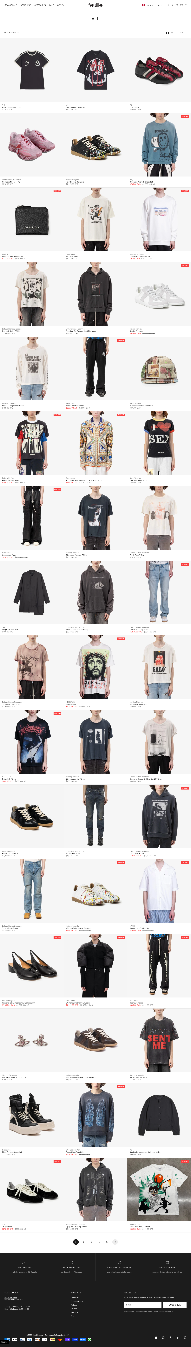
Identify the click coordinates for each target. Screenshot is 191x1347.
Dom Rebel (70, 254)
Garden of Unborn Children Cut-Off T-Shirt (145, 779)
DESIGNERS (26, 5)
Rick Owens (6, 553)
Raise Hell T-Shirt (9, 779)
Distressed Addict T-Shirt (75, 779)
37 (107, 1242)
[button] (4, 1342)
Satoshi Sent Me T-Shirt (138, 1077)
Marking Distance (9, 403)
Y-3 (3, 105)
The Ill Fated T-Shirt (137, 555)
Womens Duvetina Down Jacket (78, 1003)
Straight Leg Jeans (73, 854)
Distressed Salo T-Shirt (138, 704)
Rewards (74, 1312)
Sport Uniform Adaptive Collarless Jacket (145, 1152)
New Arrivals (10, 5)
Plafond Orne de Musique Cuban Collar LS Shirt (84, 480)
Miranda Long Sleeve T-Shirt (13, 406)
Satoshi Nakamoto (137, 1075)
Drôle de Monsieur (137, 254)
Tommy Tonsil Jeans (10, 928)
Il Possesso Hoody (137, 854)
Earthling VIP (135, 1225)
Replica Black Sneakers (11, 854)
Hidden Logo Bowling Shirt (140, 928)
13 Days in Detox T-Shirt (11, 704)
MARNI (5, 254)
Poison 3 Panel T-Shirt (10, 480)
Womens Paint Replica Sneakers (78, 928)
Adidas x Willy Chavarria (11, 180)
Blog (73, 1316)
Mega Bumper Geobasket (12, 1152)
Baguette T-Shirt (72, 256)
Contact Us (75, 1297)
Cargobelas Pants (9, 555)
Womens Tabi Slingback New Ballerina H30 (18, 1003)
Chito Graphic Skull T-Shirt (76, 107)
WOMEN (60, 5)
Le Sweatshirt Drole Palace (140, 256)
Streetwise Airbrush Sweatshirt (141, 182)
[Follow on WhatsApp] (185, 1337)
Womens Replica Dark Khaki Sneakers (81, 1077)
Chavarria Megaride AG (11, 182)
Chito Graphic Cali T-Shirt (12, 107)
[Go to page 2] (115, 1242)
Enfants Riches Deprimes (12, 329)
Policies (74, 1309)
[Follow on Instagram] (163, 1337)
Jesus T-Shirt (71, 704)
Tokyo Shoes (7, 1227)
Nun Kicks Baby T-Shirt (11, 331)
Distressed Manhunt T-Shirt (76, 555)
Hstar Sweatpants (136, 1003)
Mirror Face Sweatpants (75, 406)
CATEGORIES (40, 5)
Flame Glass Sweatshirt (75, 1152)
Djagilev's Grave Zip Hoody (76, 1227)
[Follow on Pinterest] (170, 1337)
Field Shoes (134, 107)
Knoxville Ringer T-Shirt (139, 480)
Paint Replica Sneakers (75, 182)
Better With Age (135, 403)
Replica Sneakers (136, 331)
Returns (74, 1305)
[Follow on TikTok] (177, 1337)
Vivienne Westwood (9, 1075)
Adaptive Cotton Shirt (10, 630)
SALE (51, 5)
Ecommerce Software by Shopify (57, 1335)
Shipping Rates (77, 1301)
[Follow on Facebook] (156, 1337)
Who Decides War (73, 1150)
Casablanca (70, 478)
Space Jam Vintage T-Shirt (140, 1227)
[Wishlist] (181, 5)
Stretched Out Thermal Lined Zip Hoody (81, 331)
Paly (131, 180)
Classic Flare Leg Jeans (139, 630)
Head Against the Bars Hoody (77, 630)
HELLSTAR (70, 403)
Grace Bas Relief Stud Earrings (14, 1077)
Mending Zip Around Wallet (12, 256)
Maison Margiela (72, 180)
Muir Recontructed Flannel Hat (141, 406)
